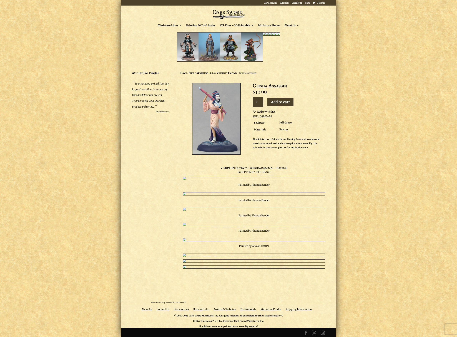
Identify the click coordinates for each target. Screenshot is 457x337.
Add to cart (280, 102)
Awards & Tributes (225, 309)
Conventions (181, 309)
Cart (307, 3)
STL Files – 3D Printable (235, 25)
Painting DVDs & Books (200, 25)
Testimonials (248, 309)
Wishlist (284, 3)
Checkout (297, 3)
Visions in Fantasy (227, 73)
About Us (290, 25)
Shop (191, 73)
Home (183, 73)
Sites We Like (201, 309)
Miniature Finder (269, 25)
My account (270, 3)
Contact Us (163, 309)
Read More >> (163, 111)
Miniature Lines (168, 25)
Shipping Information (298, 309)
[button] (264, 112)
